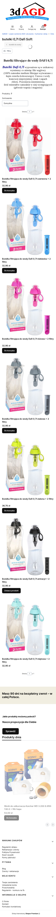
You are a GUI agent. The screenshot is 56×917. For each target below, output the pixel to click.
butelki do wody (15, 45)
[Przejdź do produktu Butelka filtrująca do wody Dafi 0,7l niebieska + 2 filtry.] (28, 226)
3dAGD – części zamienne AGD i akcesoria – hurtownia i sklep (24, 34)
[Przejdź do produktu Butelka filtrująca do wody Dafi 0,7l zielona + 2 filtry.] (28, 466)
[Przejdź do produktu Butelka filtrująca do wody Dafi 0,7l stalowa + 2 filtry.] (28, 386)
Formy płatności (8, 857)
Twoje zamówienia (10, 882)
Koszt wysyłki (8, 855)
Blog (4, 868)
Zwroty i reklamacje (10, 871)
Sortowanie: (7, 98)
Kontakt (5, 904)
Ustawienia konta (9, 885)
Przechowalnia (8, 887)
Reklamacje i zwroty (10, 850)
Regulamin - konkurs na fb (13, 890)
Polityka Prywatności (11, 852)
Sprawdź (10, 731)
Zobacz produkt (11, 590)
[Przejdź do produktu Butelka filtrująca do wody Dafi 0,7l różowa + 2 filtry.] (28, 306)
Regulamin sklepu (9, 847)
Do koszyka (9, 190)
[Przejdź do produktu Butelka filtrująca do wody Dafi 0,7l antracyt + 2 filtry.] (28, 546)
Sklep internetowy (25, 914)
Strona (24, 112)
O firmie (5, 901)
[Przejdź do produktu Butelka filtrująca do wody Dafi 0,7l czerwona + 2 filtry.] (28, 146)
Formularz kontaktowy (11, 906)
